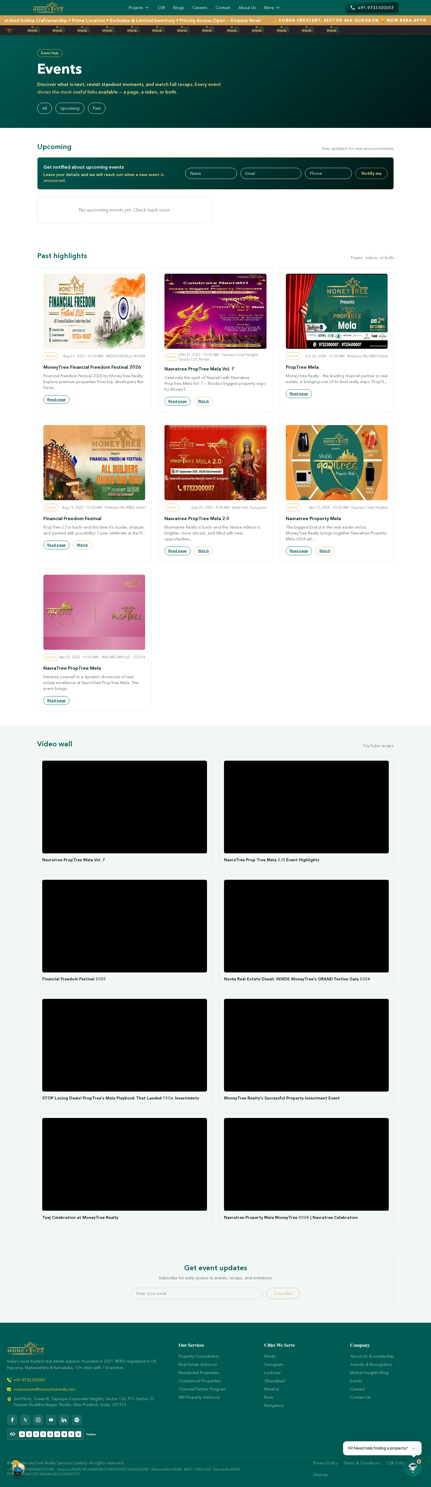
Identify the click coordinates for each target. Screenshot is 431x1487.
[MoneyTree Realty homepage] (48, 7)
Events (356, 1380)
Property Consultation (199, 1356)
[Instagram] (38, 1420)
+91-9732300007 (29, 1380)
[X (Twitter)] (25, 1420)
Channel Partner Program (202, 1389)
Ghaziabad (274, 1380)
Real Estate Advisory (198, 1364)
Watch (203, 401)
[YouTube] (51, 1420)
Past (97, 108)
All (44, 108)
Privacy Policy (325, 1463)
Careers (199, 7)
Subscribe (283, 1293)
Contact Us (360, 1397)
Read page (56, 399)
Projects (136, 7)
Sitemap (320, 1474)
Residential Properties (199, 1372)
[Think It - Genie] (18, 1467)
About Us (247, 7)
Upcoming (69, 108)
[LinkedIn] (64, 1420)
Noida (270, 1356)
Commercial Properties (200, 1380)
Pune (268, 1397)
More (269, 7)
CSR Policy (396, 1463)
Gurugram (273, 1364)
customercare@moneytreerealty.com (44, 1389)
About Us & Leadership (372, 1356)
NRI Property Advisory (199, 1397)
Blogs (178, 7)
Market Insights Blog (369, 1372)
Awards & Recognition (371, 1364)
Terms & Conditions (362, 1463)
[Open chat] (413, 1467)
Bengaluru (274, 1405)
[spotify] (77, 1420)
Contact (223, 7)
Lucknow (272, 1372)
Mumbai (271, 1389)
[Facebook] (12, 1420)
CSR (161, 7)
